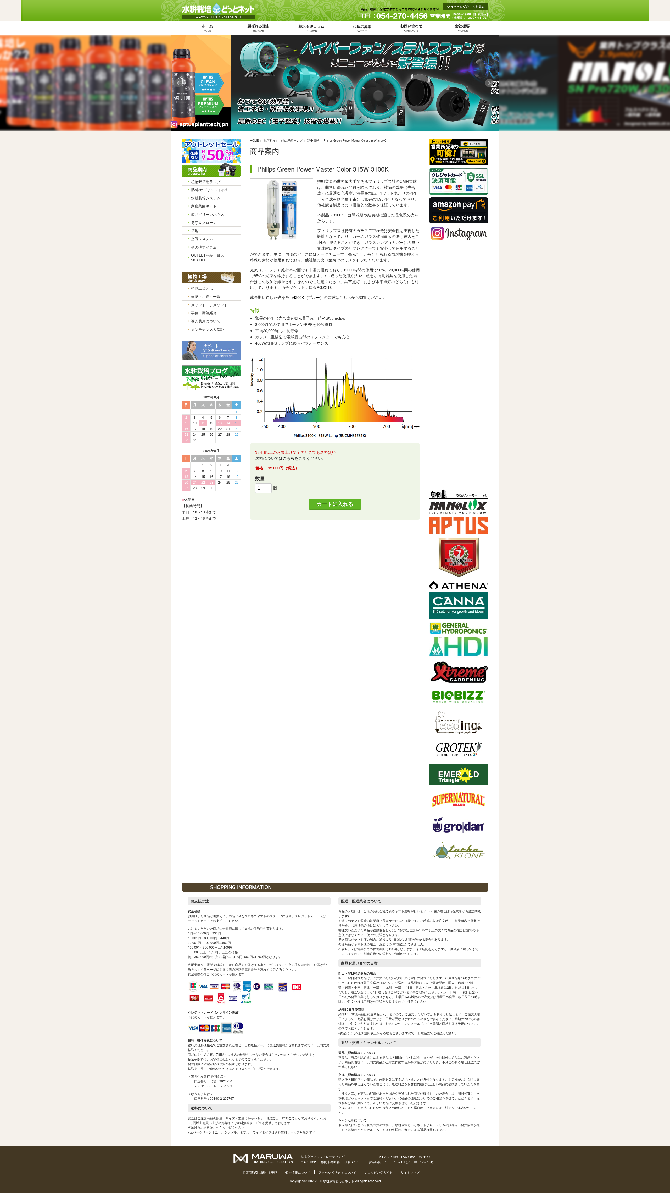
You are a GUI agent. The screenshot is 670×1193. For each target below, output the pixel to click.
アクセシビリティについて (337, 1172)
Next (490, 83)
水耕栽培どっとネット (338, 1181)
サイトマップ (410, 1172)
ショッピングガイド (378, 1172)
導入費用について (205, 321)
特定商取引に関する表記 (260, 1172)
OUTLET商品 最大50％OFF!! (207, 257)
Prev (179, 83)
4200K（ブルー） (308, 297)
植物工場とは (202, 288)
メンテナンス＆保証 (207, 329)
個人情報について (297, 1172)
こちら (288, 458)
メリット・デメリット (209, 304)
